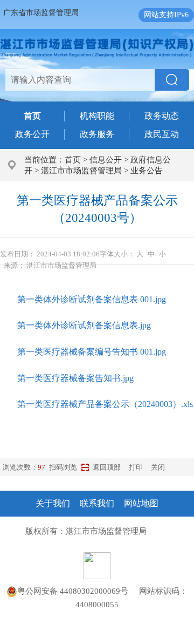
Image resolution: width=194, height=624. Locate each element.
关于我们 (53, 503)
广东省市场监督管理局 (41, 13)
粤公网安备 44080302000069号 (78, 591)
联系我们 (97, 503)
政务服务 (97, 134)
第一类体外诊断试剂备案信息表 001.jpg (91, 299)
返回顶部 (107, 467)
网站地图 (141, 503)
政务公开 (32, 134)
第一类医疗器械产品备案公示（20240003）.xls (105, 404)
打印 (136, 467)
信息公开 (105, 159)
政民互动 (161, 134)
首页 (73, 159)
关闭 (158, 467)
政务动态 (161, 115)
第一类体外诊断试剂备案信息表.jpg (84, 325)
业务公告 (146, 170)
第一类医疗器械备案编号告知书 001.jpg (91, 351)
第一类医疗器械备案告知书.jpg (75, 378)
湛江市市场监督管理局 (81, 170)
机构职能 (97, 115)
